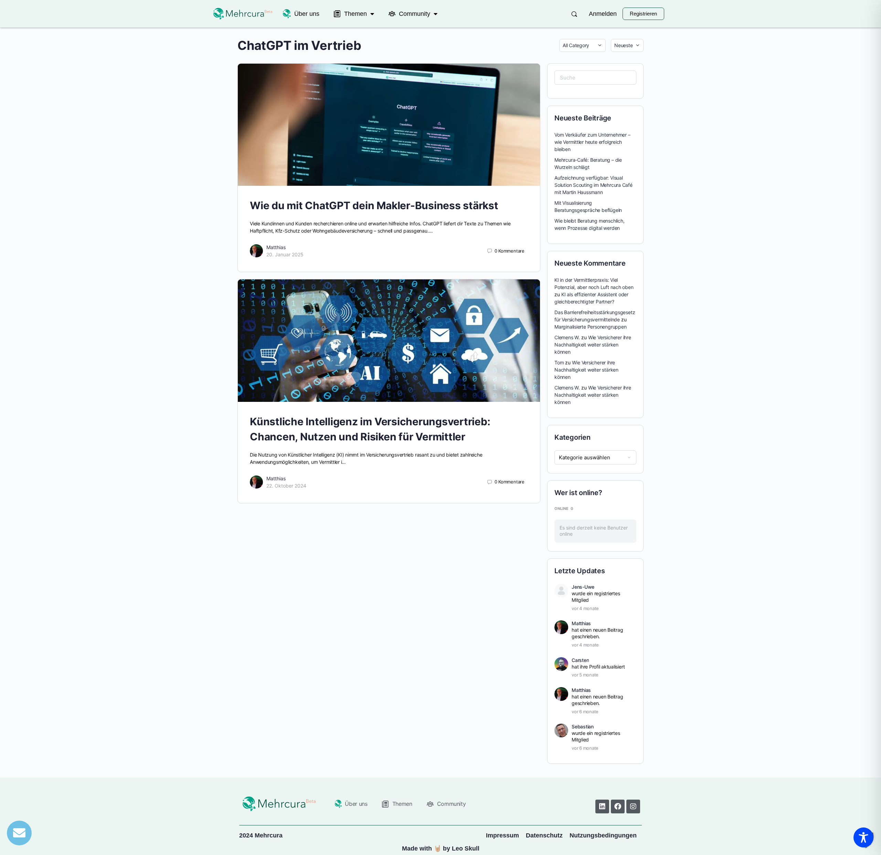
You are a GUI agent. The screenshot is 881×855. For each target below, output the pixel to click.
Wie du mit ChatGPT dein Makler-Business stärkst (374, 205)
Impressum (502, 835)
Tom (559, 362)
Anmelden (603, 13)
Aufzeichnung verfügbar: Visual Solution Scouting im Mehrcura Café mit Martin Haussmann (593, 185)
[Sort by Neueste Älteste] (627, 45)
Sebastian (583, 726)
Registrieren (643, 14)
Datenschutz (544, 835)
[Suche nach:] (595, 78)
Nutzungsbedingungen (603, 835)
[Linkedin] (602, 806)
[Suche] (574, 14)
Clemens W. (567, 337)
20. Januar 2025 (285, 254)
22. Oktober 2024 (286, 486)
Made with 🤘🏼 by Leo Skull (440, 848)
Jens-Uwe (583, 587)
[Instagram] (633, 806)
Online (563, 508)
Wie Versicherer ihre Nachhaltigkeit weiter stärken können (592, 344)
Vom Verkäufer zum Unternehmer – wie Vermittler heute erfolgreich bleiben (592, 142)
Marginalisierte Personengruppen (590, 327)
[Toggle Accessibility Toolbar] (863, 837)
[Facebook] (618, 806)
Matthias (276, 247)
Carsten (580, 660)
